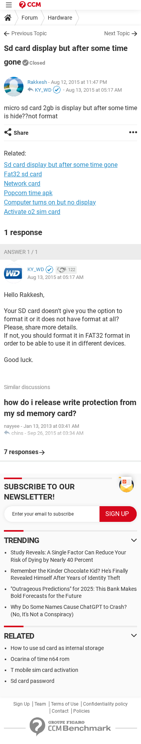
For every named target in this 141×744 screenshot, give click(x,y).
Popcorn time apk (28, 193)
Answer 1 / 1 (21, 252)
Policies (81, 711)
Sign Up (21, 704)
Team (40, 704)
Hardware (60, 17)
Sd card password (32, 681)
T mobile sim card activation (44, 670)
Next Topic (117, 33)
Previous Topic (29, 33)
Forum (30, 17)
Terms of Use (64, 704)
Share (21, 133)
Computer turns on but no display (50, 202)
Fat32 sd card (23, 174)
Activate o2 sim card (32, 211)
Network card (22, 183)
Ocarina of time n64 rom (40, 659)
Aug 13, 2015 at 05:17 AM (94, 90)
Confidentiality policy (105, 704)
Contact (60, 711)
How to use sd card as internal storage (57, 648)
